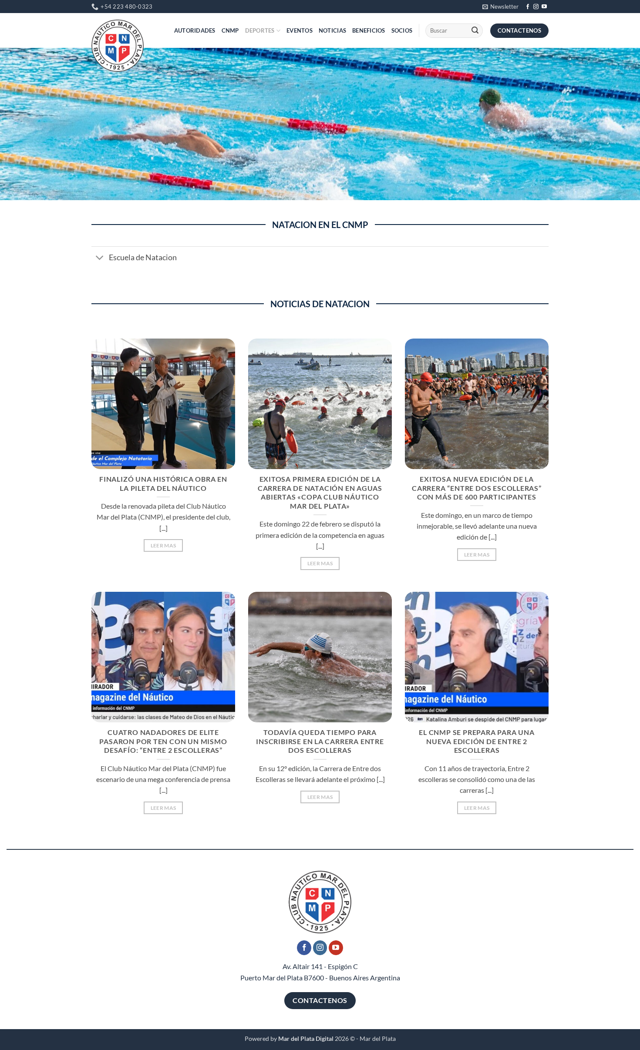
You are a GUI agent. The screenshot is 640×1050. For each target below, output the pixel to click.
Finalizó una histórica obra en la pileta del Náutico (163, 483)
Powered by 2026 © (300, 1038)
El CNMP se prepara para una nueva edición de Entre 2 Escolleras (476, 741)
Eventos (299, 30)
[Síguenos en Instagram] (536, 7)
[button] (500, 6)
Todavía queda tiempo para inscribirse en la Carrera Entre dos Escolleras (320, 741)
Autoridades (195, 30)
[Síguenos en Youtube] (544, 7)
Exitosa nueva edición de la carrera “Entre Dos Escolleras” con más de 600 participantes (477, 488)
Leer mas (163, 545)
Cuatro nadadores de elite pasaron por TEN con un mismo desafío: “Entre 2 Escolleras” (163, 741)
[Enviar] (475, 30)
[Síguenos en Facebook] (527, 7)
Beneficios (368, 30)
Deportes (260, 30)
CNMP (230, 30)
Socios (402, 30)
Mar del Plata (378, 1038)
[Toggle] (99, 258)
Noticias (332, 30)
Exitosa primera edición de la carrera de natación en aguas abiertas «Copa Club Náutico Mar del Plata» (320, 492)
